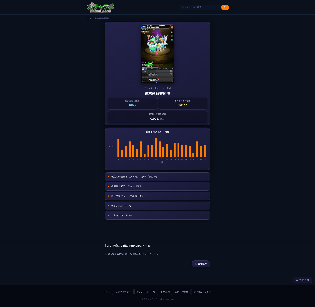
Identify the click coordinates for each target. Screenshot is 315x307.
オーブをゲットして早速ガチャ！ (126, 196)
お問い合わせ (181, 292)
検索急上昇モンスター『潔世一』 (127, 186)
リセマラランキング (119, 215)
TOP (88, 18)
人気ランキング (123, 292)
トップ (107, 292)
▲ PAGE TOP (303, 280)
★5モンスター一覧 (119, 205)
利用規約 (165, 292)
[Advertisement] (157, 230)
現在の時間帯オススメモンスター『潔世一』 (132, 176)
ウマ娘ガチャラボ (202, 292)
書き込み (202, 263)
